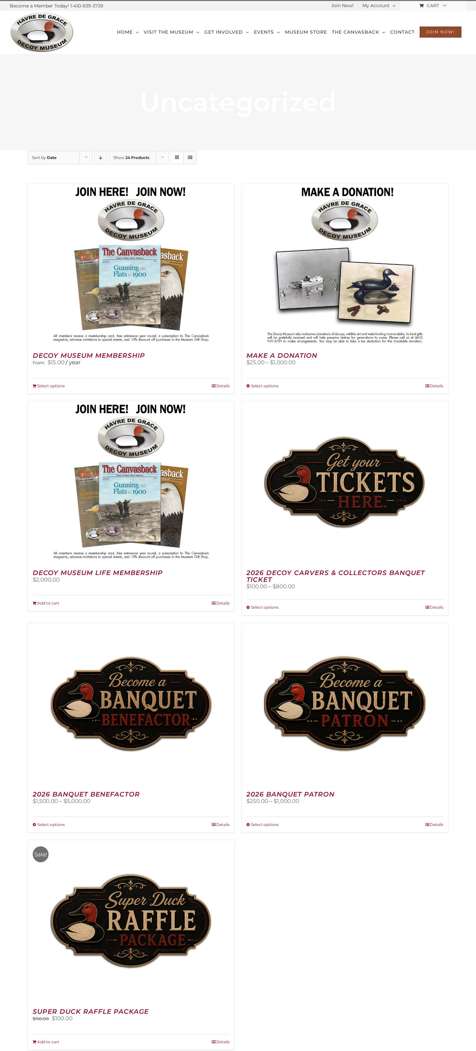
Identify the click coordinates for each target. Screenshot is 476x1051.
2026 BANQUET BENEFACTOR (86, 794)
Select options (51, 385)
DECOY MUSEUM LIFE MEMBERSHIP (98, 573)
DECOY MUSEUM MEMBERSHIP (89, 355)
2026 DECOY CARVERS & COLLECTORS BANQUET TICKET (335, 576)
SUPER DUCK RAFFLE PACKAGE (91, 1011)
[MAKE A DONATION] (345, 265)
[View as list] (190, 157)
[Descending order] (100, 157)
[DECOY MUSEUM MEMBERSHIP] (131, 265)
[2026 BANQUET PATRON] (345, 704)
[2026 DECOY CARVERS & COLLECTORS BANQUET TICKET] (345, 482)
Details (223, 385)
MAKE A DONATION (281, 355)
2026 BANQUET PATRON (290, 794)
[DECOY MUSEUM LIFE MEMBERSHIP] (131, 482)
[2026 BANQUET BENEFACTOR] (131, 704)
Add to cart (48, 603)
